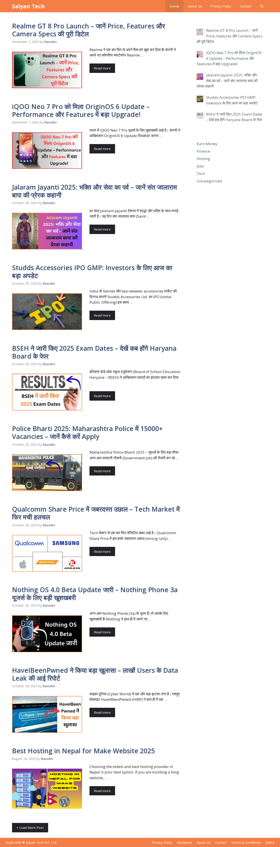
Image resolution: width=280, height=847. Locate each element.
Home (174, 6)
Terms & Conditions (246, 842)
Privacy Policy (221, 6)
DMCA (270, 842)
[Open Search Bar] (262, 6)
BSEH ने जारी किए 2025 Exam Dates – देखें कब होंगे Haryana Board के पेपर (94, 352)
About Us (195, 6)
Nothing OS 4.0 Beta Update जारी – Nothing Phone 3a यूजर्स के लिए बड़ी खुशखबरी (95, 593)
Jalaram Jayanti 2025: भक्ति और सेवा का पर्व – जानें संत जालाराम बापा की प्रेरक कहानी (94, 191)
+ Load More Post (30, 827)
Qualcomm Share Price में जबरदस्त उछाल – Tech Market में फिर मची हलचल (96, 513)
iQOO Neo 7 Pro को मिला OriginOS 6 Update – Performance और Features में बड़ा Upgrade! (81, 110)
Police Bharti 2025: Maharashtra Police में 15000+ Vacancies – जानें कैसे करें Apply (87, 432)
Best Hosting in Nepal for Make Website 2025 (83, 750)
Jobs (200, 166)
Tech (201, 173)
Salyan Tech (28, 6)
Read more (102, 68)
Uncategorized (209, 180)
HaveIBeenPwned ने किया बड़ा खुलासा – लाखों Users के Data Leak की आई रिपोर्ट (95, 674)
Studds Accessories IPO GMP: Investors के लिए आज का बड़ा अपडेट (92, 271)
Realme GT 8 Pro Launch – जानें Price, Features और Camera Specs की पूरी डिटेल (88, 29)
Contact (246, 6)
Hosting (203, 158)
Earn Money (207, 143)
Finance (203, 151)
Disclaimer (184, 842)
